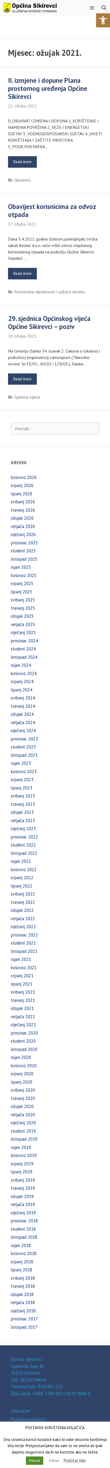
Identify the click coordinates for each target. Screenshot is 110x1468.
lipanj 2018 (21, 1270)
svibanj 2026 (23, 502)
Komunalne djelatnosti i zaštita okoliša (49, 291)
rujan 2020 (21, 1057)
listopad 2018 (24, 1237)
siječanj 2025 (23, 632)
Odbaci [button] (54, 1460)
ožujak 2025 (22, 616)
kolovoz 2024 (24, 673)
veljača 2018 (23, 1302)
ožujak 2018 (22, 1294)
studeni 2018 (23, 1229)
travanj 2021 (23, 1000)
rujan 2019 (21, 1147)
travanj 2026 (23, 510)
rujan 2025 (21, 567)
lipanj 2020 (21, 1082)
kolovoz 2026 (24, 477)
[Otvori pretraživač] (104, 8)
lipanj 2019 (21, 1172)
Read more (22, 161)
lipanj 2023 (21, 788)
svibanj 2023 (23, 796)
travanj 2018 (23, 1286)
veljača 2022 (23, 919)
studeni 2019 (23, 1131)
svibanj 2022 (23, 894)
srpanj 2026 (22, 485)
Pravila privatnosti (28, 1419)
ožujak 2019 (22, 1196)
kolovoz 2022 (24, 869)
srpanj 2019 (22, 1164)
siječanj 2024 (23, 730)
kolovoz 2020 (24, 1066)
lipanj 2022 (21, 886)
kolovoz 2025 (24, 575)
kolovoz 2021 (24, 968)
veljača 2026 (23, 526)
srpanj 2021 (22, 976)
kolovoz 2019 (24, 1155)
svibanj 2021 (23, 992)
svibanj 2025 (23, 600)
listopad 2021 (24, 951)
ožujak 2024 (22, 714)
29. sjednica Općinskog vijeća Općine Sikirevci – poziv (49, 322)
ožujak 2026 (22, 518)
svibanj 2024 (23, 698)
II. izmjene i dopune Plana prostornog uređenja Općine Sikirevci (47, 88)
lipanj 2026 (21, 494)
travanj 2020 (23, 1098)
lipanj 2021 (21, 984)
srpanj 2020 (22, 1074)
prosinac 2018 (24, 1221)
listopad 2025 (24, 559)
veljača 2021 (23, 1017)
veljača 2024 (23, 722)
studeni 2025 (23, 551)
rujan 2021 (21, 959)
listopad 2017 (24, 1327)
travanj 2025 (23, 608)
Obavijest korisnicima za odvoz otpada (52, 210)
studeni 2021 (23, 943)
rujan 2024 (21, 665)
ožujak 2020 (22, 1106)
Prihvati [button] (34, 1460)
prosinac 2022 (24, 837)
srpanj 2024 (22, 681)
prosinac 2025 (24, 543)
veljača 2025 (23, 624)
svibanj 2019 (23, 1180)
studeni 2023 (23, 747)
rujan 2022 (21, 861)
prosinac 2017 (24, 1319)
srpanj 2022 (22, 878)
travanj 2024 (23, 706)
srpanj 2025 (22, 583)
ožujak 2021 (22, 1008)
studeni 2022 (23, 845)
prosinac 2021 (24, 935)
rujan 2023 (21, 763)
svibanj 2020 (23, 1090)
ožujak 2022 (22, 910)
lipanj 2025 (21, 592)
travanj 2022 (23, 902)
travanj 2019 (23, 1188)
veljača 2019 (23, 1204)
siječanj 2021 (23, 1025)
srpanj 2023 (22, 779)
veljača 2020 (23, 1115)
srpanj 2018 (22, 1262)
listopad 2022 (24, 853)
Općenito (22, 180)
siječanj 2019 (23, 1213)
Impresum (20, 1411)
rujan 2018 (21, 1245)
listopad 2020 (24, 1049)
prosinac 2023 (24, 739)
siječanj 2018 (23, 1311)
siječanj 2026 (23, 534)
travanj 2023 (23, 804)
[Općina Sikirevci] (30, 8)
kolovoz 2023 (24, 771)
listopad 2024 (24, 657)
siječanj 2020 (23, 1123)
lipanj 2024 (21, 690)
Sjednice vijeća (27, 397)
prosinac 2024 (24, 641)
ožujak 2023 (22, 812)
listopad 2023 (24, 755)
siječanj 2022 (23, 927)
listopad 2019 (24, 1139)
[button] (103, 20)
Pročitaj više (74, 1460)
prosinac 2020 (24, 1033)
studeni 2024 (23, 649)
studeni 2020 (23, 1041)
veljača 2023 (23, 820)
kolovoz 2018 (24, 1253)
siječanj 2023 (23, 829)
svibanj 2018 (23, 1278)
